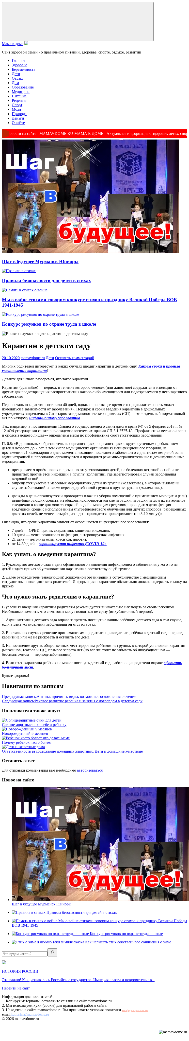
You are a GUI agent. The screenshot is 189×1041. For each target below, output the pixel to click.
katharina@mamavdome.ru (30, 1014)
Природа (19, 114)
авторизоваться (90, 770)
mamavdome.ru (33, 358)
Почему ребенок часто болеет (27, 742)
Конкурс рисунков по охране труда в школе (49, 324)
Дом (15, 83)
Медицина (21, 91)
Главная (18, 60)
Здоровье (19, 65)
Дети (16, 74)
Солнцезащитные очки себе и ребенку (34, 725)
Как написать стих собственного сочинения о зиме (128, 942)
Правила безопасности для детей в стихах (46, 280)
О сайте (18, 123)
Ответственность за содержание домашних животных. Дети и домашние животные (72, 751)
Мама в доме (12, 44)
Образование (23, 87)
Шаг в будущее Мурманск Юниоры (40, 261)
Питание (19, 96)
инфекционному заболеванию (54, 418)
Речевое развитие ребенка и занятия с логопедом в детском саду (72, 701)
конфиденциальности (135, 1010)
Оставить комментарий (74, 358)
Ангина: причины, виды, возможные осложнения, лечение (69, 696)
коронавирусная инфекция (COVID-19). (73, 544)
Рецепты (19, 100)
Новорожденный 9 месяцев (25, 733)
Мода (16, 109)
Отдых (17, 78)
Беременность (23, 69)
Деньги (18, 118)
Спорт (17, 105)
